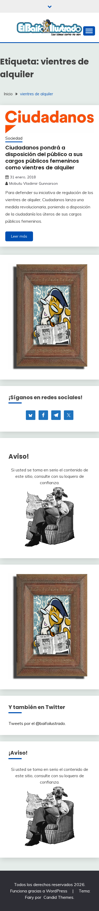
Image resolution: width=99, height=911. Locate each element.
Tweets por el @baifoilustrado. (37, 723)
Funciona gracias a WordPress (39, 890)
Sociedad (13, 138)
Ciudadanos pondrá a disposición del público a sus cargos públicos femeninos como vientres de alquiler (44, 157)
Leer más (19, 236)
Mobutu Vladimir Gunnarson (33, 183)
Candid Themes (58, 897)
